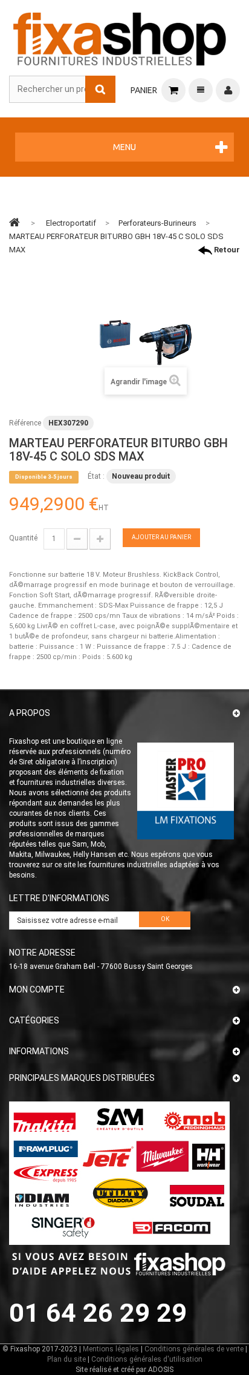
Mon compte (37, 989)
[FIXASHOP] (120, 36)
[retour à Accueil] (14, 222)
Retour (226, 249)
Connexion (228, 90)
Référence (25, 423)
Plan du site (66, 1359)
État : (96, 476)
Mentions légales (111, 1349)
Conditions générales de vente (194, 1349)
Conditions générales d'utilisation (146, 1359)
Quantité (23, 538)
